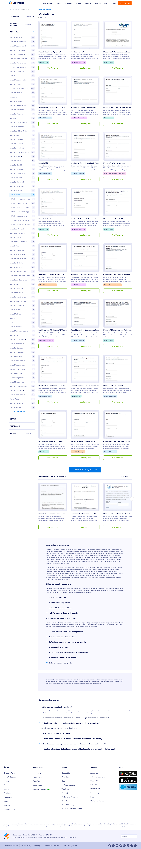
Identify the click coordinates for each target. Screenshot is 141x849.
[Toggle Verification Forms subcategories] (23, 390)
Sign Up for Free (125, 3)
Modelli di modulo (44, 10)
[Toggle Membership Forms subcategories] (23, 293)
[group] (53, 507)
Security (37, 846)
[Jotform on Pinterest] (128, 845)
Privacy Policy (26, 846)
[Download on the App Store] (128, 780)
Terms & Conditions (11, 846)
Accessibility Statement (51, 846)
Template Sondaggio (78, 452)
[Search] (11, 9)
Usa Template (52, 68)
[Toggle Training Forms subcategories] (28, 386)
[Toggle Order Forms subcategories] (21, 37)
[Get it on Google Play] (128, 774)
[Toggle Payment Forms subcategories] (26, 50)
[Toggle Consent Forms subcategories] (25, 71)
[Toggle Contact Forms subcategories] (24, 84)
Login (114, 3)
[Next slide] (132, 499)
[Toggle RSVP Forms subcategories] (20, 76)
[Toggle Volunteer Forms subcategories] (25, 395)
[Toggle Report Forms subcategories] (23, 344)
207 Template (43, 17)
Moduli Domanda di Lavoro (47, 285)
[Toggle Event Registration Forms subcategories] (30, 46)
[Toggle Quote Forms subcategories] (24, 327)
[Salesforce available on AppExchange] (128, 787)
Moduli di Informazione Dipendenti (114, 173)
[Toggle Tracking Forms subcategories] (26, 382)
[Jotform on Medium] (120, 845)
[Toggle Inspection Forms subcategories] (23, 267)
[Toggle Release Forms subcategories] (26, 339)
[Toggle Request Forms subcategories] (24, 348)
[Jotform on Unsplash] (135, 845)
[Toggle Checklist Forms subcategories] (28, 152)
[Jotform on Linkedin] (117, 845)
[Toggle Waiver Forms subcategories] (21, 399)
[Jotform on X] (113, 845)
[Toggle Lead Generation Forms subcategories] (28, 280)
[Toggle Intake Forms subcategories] (27, 271)
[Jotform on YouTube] (131, 845)
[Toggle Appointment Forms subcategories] (27, 80)
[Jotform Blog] (124, 845)
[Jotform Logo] (16, 3)
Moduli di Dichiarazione (79, 118)
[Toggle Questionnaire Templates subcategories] (27, 88)
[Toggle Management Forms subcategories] (24, 288)
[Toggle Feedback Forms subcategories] (26, 242)
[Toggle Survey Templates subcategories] (25, 67)
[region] (22, 225)
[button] (22, 16)
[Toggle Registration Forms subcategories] (27, 42)
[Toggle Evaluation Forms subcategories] (24, 233)
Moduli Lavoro (48, 14)
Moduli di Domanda (45, 118)
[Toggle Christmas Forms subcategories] (22, 156)
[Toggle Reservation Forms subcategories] (26, 352)
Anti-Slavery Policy (70, 846)
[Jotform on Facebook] (109, 845)
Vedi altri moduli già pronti (85, 470)
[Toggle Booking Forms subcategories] (27, 63)
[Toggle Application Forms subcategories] (25, 54)
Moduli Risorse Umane (78, 62)
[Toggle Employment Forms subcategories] (21, 195)
